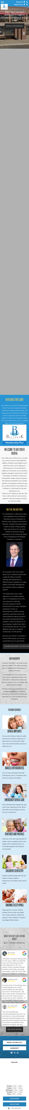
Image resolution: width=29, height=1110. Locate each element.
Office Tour (14, 1104)
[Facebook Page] (11, 1053)
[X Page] (14, 1053)
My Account (14, 1098)
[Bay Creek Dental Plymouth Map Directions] (24, 2)
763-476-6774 (16, 1108)
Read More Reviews (14, 1029)
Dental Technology (14, 1042)
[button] (2, 2)
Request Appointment (14, 26)
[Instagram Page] (17, 1053)
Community (14, 1048)
